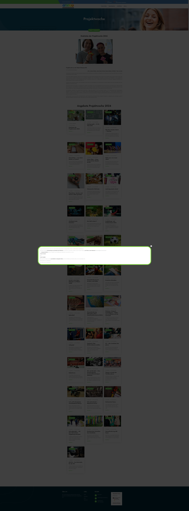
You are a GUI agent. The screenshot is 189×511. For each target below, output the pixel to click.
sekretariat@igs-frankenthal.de (101, 250)
